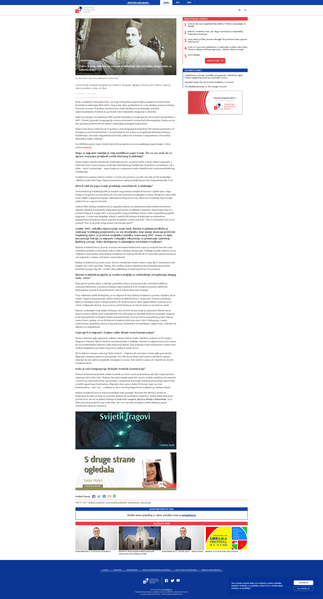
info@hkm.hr (189, 515)
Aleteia (88, 147)
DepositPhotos (167, 589)
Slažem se (303, 583)
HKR (189, 2)
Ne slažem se (303, 588)
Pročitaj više (213, 61)
